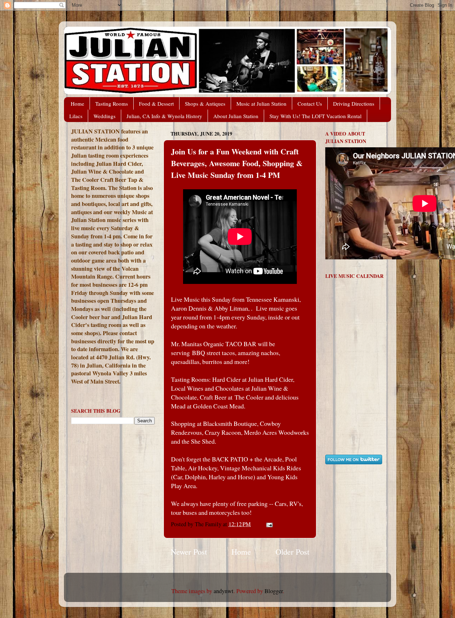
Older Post (292, 551)
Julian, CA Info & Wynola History (164, 116)
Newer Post (189, 551)
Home (77, 103)
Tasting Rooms (111, 103)
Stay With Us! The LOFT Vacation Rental (315, 116)
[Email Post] (268, 524)
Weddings (104, 116)
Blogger (273, 591)
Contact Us (310, 103)
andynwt (224, 591)
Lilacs (75, 116)
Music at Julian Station (261, 103)
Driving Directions (353, 103)
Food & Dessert (156, 103)
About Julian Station (235, 116)
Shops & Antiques (205, 103)
